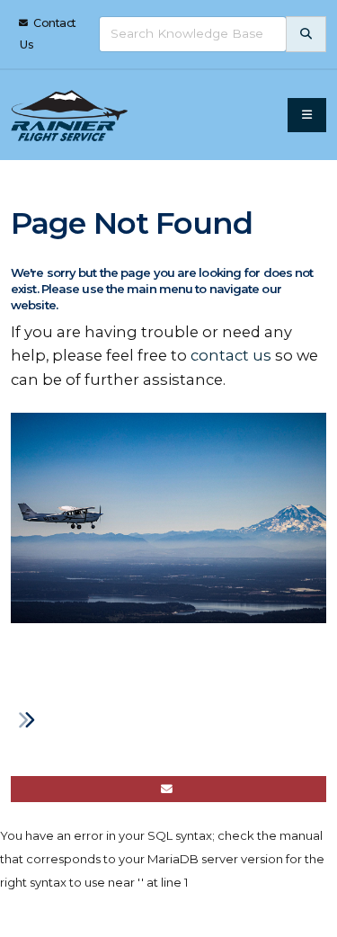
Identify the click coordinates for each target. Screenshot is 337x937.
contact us (231, 355)
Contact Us (48, 33)
